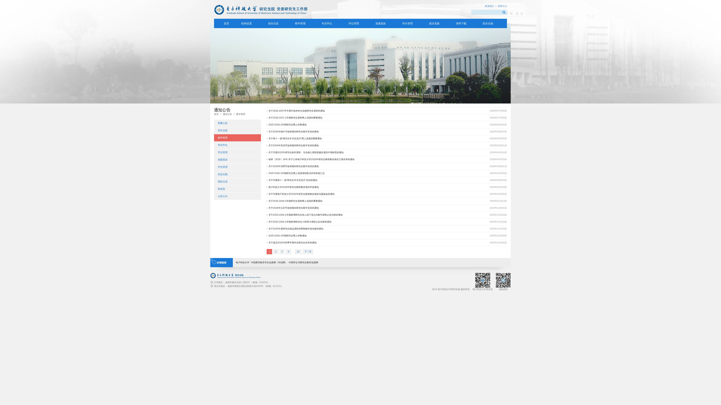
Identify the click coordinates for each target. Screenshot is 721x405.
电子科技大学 (242, 262)
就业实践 (434, 23)
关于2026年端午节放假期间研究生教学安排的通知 (293, 131)
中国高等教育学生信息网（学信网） (269, 262)
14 (298, 251)
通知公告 (227, 114)
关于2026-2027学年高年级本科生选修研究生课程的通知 (296, 111)
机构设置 (246, 23)
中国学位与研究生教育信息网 (303, 262)
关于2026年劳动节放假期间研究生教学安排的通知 (293, 145)
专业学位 (327, 23)
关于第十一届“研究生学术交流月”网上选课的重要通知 (295, 138)
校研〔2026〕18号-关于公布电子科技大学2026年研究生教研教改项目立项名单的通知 (311, 159)
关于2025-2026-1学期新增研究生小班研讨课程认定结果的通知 (299, 221)
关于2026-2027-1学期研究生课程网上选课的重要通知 (295, 117)
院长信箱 (488, 23)
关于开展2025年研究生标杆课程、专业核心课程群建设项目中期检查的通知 (306, 152)
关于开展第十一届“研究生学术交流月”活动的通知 (292, 180)
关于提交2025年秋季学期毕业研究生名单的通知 (292, 242)
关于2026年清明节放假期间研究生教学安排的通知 (293, 166)
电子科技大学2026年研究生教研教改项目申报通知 (293, 187)
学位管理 (353, 23)
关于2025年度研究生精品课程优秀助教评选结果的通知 (295, 228)
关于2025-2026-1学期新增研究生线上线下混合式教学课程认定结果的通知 (305, 215)
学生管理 (407, 23)
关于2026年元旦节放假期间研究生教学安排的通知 (293, 208)
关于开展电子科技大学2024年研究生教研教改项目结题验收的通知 (301, 194)
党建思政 (380, 23)
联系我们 (489, 6)
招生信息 (273, 23)
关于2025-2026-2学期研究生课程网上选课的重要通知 (295, 201)
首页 (216, 114)
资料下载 (461, 23)
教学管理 (300, 23)
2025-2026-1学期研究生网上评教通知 (287, 235)
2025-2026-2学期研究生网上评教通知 (287, 124)
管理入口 (502, 6)
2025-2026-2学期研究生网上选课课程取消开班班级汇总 (296, 173)
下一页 (308, 251)
